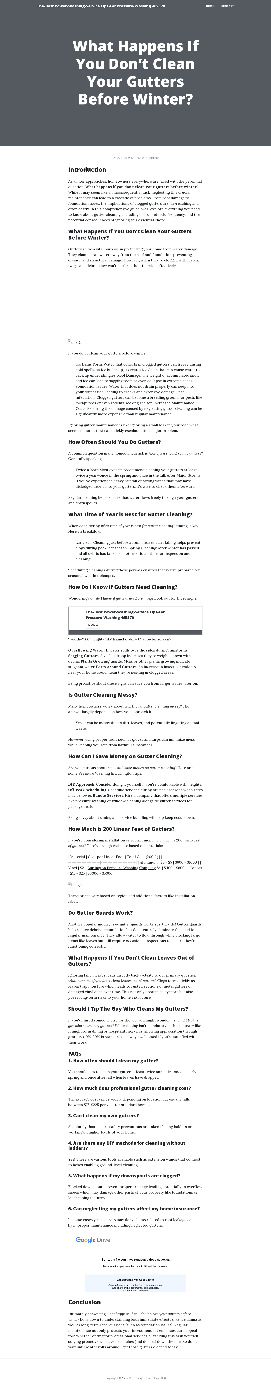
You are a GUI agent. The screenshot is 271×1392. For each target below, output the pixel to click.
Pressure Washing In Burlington (106, 773)
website (147, 975)
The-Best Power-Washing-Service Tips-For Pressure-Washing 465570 (101, 6)
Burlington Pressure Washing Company (122, 867)
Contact (227, 6)
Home (210, 6)
